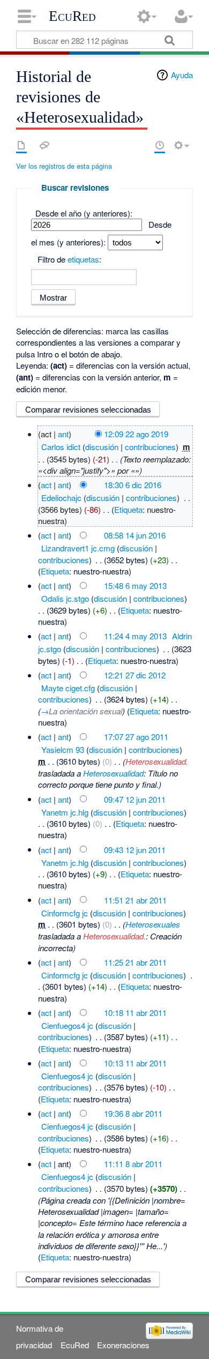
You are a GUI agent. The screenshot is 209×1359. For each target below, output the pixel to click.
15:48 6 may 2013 (135, 585)
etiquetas (83, 259)
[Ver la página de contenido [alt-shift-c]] (21, 145)
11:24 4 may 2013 (135, 635)
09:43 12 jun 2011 (135, 849)
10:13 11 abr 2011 (135, 1063)
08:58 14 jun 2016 (135, 535)
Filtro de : (69, 259)
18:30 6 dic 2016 (132, 484)
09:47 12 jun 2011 (135, 798)
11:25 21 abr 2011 (135, 962)
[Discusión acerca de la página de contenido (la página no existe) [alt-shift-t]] (44, 145)
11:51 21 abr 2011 (135, 899)
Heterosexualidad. (156, 761)
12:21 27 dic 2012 (135, 675)
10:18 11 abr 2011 (135, 1012)
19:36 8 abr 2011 (133, 1113)
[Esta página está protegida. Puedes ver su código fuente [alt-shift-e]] (141, 145)
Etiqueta (128, 509)
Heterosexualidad (113, 773)
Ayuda (182, 74)
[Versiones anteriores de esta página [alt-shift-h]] (159, 145)
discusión (101, 446)
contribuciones (150, 446)
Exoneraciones (123, 1344)
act (46, 484)
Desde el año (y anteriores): (83, 213)
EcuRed (72, 16)
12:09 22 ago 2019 (136, 433)
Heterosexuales (152, 924)
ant (63, 433)
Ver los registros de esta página (64, 166)
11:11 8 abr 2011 (133, 1163)
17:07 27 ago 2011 (136, 736)
